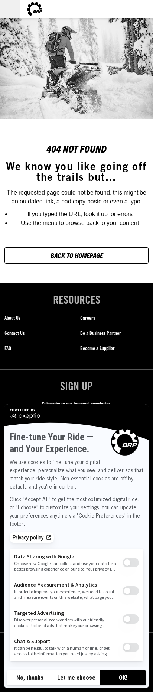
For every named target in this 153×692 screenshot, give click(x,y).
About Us (12, 317)
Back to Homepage (77, 255)
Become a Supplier (97, 348)
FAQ (7, 348)
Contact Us (14, 333)
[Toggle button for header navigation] (10, 9)
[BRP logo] (34, 9)
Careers (87, 317)
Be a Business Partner (100, 333)
